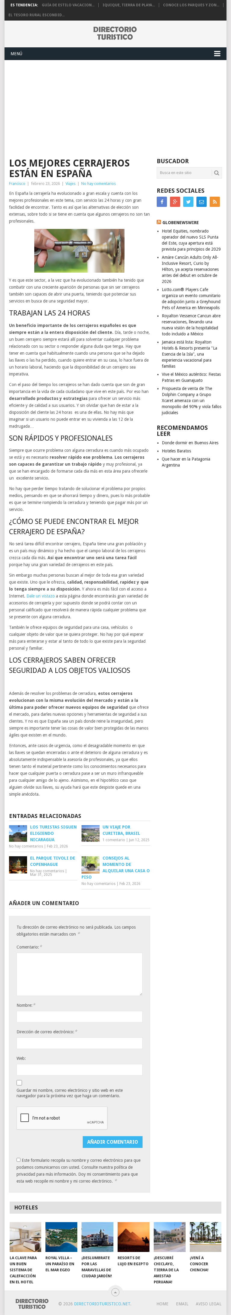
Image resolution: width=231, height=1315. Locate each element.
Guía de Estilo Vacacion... (68, 5)
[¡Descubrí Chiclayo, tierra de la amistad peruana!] (170, 1237)
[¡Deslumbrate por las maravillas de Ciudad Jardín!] (97, 1237)
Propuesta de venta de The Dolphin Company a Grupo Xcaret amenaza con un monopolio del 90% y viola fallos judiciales (191, 400)
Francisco (17, 183)
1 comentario (114, 840)
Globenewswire (180, 222)
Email (182, 1303)
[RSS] (215, 202)
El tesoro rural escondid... (36, 15)
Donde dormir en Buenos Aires (190, 442)
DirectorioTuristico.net (102, 1303)
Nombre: (26, 1005)
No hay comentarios (98, 183)
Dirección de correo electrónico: (47, 1032)
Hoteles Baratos (176, 450)
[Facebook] (162, 202)
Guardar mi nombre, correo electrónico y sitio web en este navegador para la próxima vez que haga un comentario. (70, 1093)
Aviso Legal (208, 1303)
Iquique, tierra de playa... (129, 5)
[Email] (201, 202)
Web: (21, 1058)
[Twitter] (188, 202)
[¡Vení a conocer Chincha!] (206, 1237)
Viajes (70, 183)
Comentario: (29, 947)
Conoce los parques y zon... (191, 5)
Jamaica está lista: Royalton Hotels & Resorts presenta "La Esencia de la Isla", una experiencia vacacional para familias (189, 354)
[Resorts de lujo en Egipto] (133, 1237)
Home (162, 1303)
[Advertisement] (115, 105)
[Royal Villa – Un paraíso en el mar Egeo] (61, 1237)
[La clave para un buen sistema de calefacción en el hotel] (26, 1237)
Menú (16, 53)
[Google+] (175, 202)
